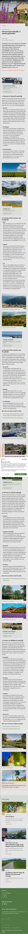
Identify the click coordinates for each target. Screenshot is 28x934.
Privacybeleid (24, 459)
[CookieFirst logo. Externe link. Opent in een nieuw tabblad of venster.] (1, 460)
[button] (4, 459)
